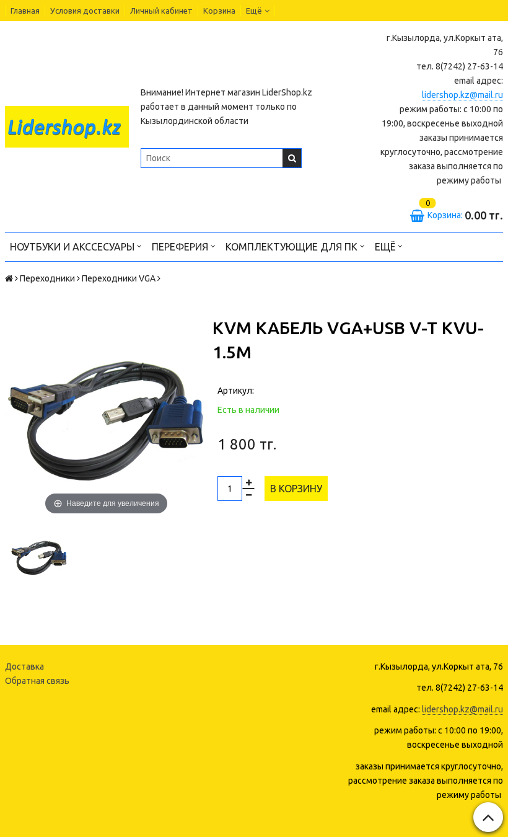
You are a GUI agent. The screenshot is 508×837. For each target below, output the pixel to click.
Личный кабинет (161, 10)
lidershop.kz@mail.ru (462, 95)
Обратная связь (37, 681)
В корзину (296, 488)
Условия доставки (85, 10)
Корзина (219, 10)
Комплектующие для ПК (293, 246)
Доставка (24, 666)
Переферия (181, 246)
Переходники (47, 278)
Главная (25, 10)
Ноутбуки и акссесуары (73, 246)
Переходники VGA (118, 278)
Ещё (254, 10)
